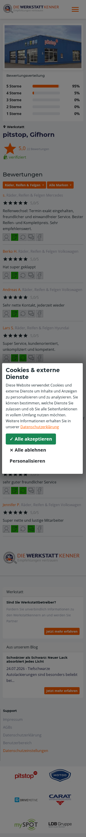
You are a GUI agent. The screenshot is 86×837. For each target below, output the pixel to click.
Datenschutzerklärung (39, 426)
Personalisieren (27, 461)
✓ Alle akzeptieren (31, 439)
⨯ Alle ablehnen (28, 450)
